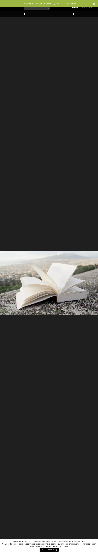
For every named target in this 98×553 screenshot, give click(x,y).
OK (42, 550)
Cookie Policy (52, 550)
